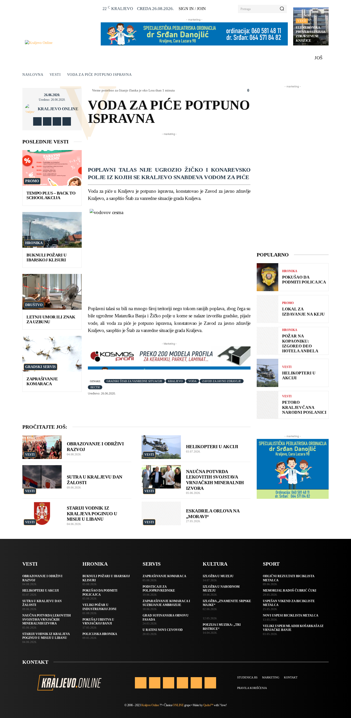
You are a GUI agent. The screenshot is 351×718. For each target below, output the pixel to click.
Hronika (34, 243)
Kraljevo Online (58, 109)
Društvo (34, 305)
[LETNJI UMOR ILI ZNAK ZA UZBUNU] (52, 292)
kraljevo (175, 381)
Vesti (301, 21)
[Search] (282, 9)
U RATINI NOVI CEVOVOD (163, 630)
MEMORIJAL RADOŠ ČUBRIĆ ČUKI (289, 590)
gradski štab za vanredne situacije (134, 381)
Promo (32, 181)
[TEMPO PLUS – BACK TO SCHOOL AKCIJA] (52, 168)
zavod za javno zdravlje (221, 381)
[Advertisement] (181, 148)
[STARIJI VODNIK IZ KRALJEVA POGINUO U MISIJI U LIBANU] (42, 513)
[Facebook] (37, 121)
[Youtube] (66, 121)
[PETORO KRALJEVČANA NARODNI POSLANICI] (267, 405)
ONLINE (178, 705)
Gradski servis (40, 367)
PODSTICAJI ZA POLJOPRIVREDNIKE (159, 589)
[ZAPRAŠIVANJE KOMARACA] (52, 354)
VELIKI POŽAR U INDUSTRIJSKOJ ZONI (99, 607)
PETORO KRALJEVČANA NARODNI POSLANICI (304, 407)
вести (95, 387)
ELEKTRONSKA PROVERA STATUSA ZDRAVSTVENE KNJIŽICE (310, 33)
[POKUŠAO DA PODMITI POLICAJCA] (267, 277)
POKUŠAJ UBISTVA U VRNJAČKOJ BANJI (98, 621)
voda (192, 381)
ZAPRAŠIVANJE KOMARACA (42, 381)
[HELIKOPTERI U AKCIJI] (161, 447)
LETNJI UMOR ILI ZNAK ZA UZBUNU (50, 319)
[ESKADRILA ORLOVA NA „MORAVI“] (161, 513)
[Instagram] (47, 121)
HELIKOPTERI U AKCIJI (212, 446)
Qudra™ (208, 705)
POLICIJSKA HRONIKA (99, 634)
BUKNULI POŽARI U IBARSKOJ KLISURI (46, 257)
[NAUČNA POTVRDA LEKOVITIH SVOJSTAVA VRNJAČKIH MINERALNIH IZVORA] (161, 477)
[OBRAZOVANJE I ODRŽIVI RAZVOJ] (42, 447)
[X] (57, 121)
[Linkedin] (168, 682)
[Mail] (182, 682)
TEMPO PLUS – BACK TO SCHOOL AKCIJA (50, 195)
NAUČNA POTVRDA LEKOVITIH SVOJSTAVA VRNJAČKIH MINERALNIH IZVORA (46, 619)
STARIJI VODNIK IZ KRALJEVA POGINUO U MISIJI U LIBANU (92, 513)
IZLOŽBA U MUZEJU (218, 576)
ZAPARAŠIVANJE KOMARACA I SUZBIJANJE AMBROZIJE (166, 603)
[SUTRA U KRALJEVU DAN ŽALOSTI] (42, 477)
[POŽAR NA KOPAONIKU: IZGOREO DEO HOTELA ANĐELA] (267, 341)
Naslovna (32, 75)
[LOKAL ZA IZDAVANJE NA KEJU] (267, 309)
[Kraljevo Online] (60, 42)
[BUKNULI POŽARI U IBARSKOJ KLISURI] (52, 230)
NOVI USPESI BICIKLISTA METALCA (290, 615)
